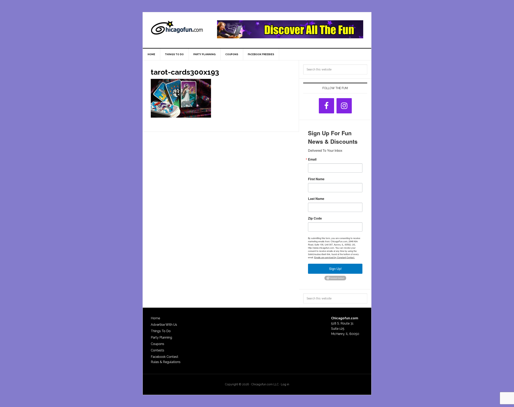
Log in (285, 384)
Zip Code (315, 218)
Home (155, 318)
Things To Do (161, 331)
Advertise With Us (164, 325)
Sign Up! (335, 268)
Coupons (157, 344)
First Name (316, 179)
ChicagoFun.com (177, 29)
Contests (157, 350)
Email (312, 159)
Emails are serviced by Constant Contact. (334, 257)
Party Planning (161, 337)
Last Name (316, 198)
